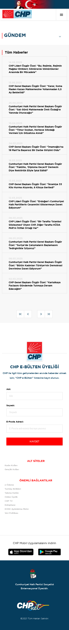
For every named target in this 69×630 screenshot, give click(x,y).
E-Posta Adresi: (15, 422)
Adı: (8, 389)
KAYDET (34, 442)
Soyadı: (10, 406)
